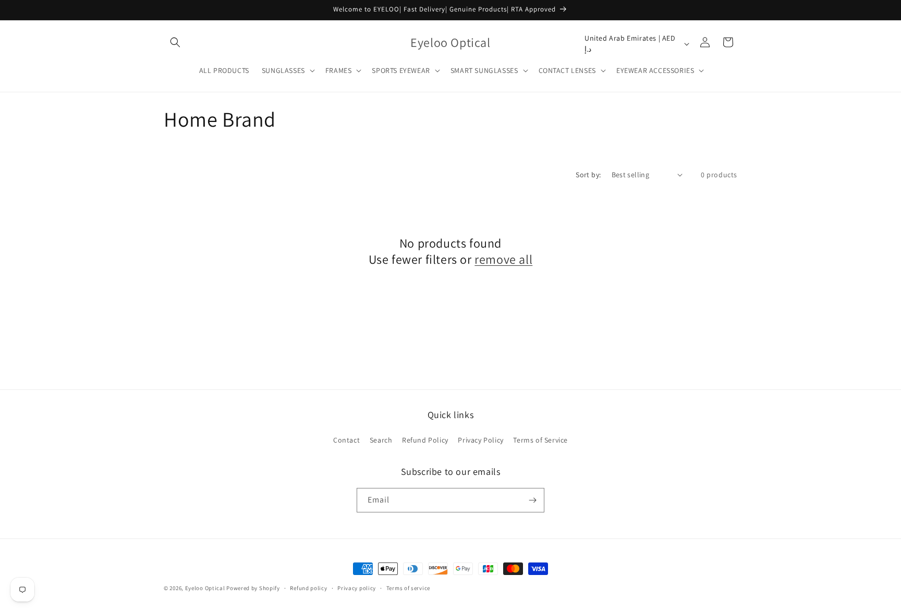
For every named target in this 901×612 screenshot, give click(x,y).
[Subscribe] (532, 500)
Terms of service (408, 588)
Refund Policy (425, 440)
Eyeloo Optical (205, 588)
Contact (346, 440)
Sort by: (588, 174)
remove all (503, 259)
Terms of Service (540, 440)
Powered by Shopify (253, 588)
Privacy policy (356, 588)
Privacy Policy (480, 440)
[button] (175, 42)
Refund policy (308, 588)
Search (381, 440)
